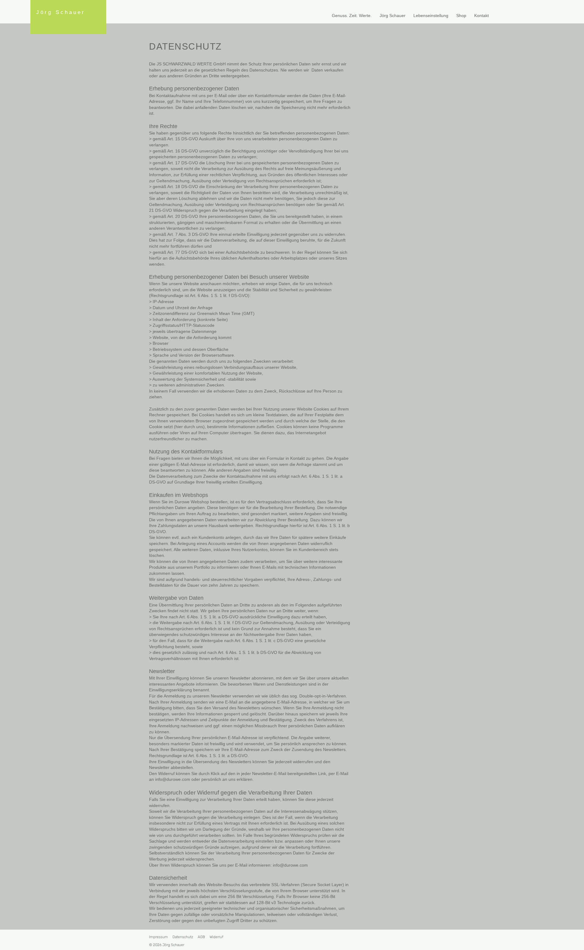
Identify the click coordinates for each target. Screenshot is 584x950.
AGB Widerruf (210, 937)
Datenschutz (182, 937)
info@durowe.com (172, 779)
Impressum (158, 937)
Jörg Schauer (59, 12)
